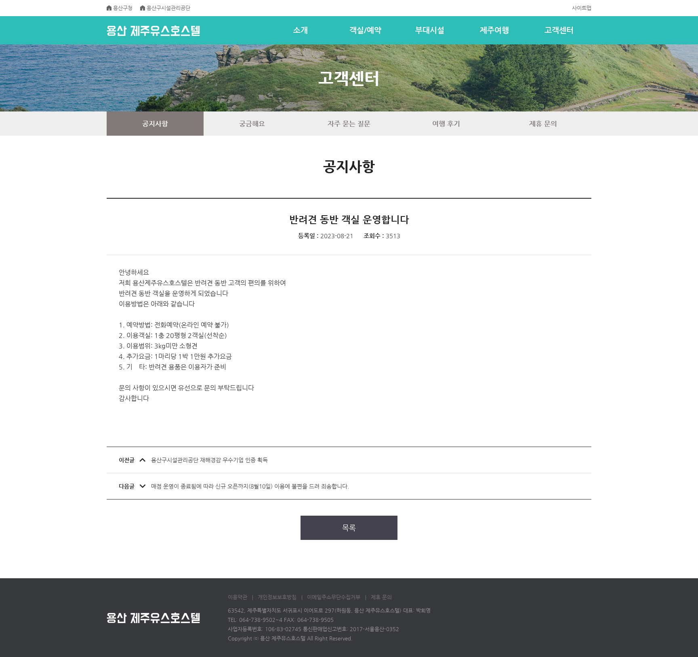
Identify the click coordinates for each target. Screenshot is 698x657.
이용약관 (237, 597)
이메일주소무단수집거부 (333, 597)
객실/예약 (365, 30)
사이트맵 (581, 8)
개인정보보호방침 (277, 597)
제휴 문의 (381, 597)
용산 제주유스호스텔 (153, 30)
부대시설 (429, 30)
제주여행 (494, 30)
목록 (349, 527)
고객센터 (559, 30)
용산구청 (122, 8)
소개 (300, 30)
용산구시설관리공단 (168, 8)
